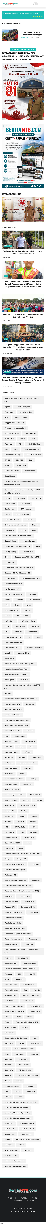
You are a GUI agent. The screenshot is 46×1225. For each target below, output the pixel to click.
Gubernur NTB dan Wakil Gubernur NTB (19, 568)
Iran (29, 637)
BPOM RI (19, 460)
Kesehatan (30, 704)
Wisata (21, 1145)
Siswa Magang (35, 1043)
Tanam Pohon (23, 1059)
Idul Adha (35, 626)
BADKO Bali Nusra (35, 444)
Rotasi (7, 1022)
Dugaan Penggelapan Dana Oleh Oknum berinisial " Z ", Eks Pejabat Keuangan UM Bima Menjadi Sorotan (23, 347)
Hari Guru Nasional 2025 (13, 584)
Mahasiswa (9, 763)
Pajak (21, 848)
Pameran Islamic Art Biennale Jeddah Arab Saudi (22, 853)
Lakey (32, 747)
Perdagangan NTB (11, 944)
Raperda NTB (35, 1011)
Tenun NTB (9, 1070)
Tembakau (8, 1065)
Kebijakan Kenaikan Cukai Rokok (16, 674)
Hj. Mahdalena (35, 599)
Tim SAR (8, 1075)
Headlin (7, 599)
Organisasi (9, 848)
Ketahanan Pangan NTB (13, 709)
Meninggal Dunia (11, 784)
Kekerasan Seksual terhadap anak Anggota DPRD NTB (22, 686)
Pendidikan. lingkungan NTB (15, 928)
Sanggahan (30, 1212)
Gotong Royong (10, 551)
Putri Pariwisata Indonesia (14, 1006)
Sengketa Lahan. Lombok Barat (16, 1038)
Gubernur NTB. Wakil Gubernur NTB (17, 573)
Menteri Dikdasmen (12, 789)
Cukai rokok (21, 498)
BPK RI (7, 460)
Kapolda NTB (9, 658)
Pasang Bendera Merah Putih (15, 880)
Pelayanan (35, 880)
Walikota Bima (10, 1134)
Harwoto (33, 594)
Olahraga (33, 832)
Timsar (7, 1081)
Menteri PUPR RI (11, 800)
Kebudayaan (9, 680)
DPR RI (7, 514)
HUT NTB (27, 610)
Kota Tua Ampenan (11, 741)
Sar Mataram (9, 1033)
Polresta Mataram (11, 990)
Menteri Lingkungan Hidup (14, 795)
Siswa (21, 1043)
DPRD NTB (29, 519)
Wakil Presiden (10, 1129)
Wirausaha (9, 1145)
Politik (7, 309)
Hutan (7, 626)
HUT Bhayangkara (11, 610)
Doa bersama (9, 509)
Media (22, 773)
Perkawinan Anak (11, 963)
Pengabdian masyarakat (13, 939)
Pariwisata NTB (10, 875)
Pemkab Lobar (25, 896)
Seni (35, 1038)
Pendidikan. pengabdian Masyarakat (18, 934)
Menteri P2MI (35, 795)
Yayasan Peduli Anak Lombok (15, 1166)
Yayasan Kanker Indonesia (14, 1161)
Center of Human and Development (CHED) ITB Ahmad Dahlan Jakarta (21, 482)
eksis (34, 530)
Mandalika (27, 768)
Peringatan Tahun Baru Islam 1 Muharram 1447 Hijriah (21, 951)
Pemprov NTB (29, 902)
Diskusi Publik (10, 503)
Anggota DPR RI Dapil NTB (14, 423)
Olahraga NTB (29, 837)
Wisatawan (24, 37)
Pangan (7, 859)
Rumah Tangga (10, 1027)
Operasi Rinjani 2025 (12, 843)
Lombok (7, 372)
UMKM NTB (31, 1091)
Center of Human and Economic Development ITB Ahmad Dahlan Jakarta (22, 491)
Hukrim (17, 605)
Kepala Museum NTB (12, 704)
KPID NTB (8, 747)
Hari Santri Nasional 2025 (14, 594)
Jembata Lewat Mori (34, 648)
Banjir (16, 449)
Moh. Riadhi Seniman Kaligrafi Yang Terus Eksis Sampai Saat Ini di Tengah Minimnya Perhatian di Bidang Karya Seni (23, 380)
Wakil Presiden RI (28, 1129)
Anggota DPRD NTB (12, 433)
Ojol (22, 832)
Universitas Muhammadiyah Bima (16, 1107)
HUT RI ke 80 (9, 621)
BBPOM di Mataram (34, 455)
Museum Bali (9, 805)
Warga (7, 1139)
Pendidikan (34, 912)
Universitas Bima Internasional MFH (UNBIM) (20, 1102)
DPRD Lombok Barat (12, 519)
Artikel (22, 439)
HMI (6, 605)
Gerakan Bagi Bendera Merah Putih (17, 546)
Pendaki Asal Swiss (28, 907)
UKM (6, 1091)
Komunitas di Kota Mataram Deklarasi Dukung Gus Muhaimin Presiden (23, 315)
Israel (39, 637)
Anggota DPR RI (21, 417)
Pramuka (37, 990)
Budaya (7, 465)
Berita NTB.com (26, 1208)
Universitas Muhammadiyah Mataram (18, 1118)
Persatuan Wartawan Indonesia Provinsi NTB (20, 969)
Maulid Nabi (9, 773)
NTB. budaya (9, 832)
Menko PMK (27, 784)
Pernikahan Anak (30, 963)
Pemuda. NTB (10, 907)
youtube (30, 1200)
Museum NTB (10, 811)
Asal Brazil (8, 444)
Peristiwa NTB (23, 958)
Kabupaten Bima (23, 653)
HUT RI (7, 616)
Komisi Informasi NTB (12, 731)
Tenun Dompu (24, 1065)
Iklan (6, 632)
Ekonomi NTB (9, 530)
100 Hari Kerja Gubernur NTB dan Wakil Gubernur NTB (21, 399)
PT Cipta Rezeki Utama (31, 995)
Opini (28, 843)
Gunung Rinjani (10, 578)
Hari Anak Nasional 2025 (31, 578)
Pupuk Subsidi (28, 1001)
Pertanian (8, 974)
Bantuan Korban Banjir (12, 455)
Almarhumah (9, 412)
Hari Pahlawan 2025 (12, 589)
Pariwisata (35, 864)
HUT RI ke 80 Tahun (28, 621)
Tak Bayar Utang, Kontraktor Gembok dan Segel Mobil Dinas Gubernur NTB (23, 252)
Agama (7, 407)
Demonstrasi (36, 498)
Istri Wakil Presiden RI (12, 648)
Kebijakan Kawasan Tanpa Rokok (16, 669)
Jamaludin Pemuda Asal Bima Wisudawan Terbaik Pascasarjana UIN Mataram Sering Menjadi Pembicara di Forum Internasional (23, 284)
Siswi (7, 1049)
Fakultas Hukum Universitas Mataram (18, 536)
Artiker (33, 439)
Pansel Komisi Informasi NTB (15, 864)
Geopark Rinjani (10, 541)
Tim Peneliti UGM (25, 1070)
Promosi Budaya (10, 995)
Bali (6, 449)
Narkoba (8, 821)
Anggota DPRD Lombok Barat (15, 428)
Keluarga (8, 693)
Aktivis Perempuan (23, 407)
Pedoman (21, 1212)
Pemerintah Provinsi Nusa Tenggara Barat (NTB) (22, 891)
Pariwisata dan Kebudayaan (15, 869)
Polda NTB (31, 974)
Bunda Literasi (30, 471)
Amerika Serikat (26, 412)
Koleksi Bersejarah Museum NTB (16, 725)
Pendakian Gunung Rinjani (14, 912)
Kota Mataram (19, 736)
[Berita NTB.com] (10, 5)
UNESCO (8, 1097)
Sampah (25, 1027)
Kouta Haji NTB (30, 741)
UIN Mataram (30, 1086)
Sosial (7, 1054)
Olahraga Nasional (11, 837)
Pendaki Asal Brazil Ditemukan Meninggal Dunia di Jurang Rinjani (32, 33)
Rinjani (18, 1017)
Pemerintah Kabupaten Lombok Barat (18, 885)
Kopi (6, 736)
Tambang (8, 1059)
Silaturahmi (9, 1043)
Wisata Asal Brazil (11, 1150)
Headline (7, 245)
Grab (6, 557)
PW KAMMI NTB (36, 1006)
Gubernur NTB (10, 562)
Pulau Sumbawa (10, 1001)
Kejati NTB (24, 680)
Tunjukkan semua (37, 16)
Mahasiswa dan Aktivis (28, 763)
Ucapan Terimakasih (12, 1086)
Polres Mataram (29, 985)
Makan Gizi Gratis (11, 768)
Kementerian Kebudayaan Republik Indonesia (21, 699)
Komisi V (30, 731)
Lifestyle (28, 752)
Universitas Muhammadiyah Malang (17, 1113)
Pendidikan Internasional (13, 917)
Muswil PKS (9, 816)
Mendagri (33, 779)
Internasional (32, 632)
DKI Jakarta (26, 503)
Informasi (18, 632)
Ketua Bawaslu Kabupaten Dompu (17, 720)
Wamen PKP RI (27, 1134)
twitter (24, 1198)
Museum (39, 800)
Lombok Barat (37, 757)
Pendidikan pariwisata (13, 923)
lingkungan (9, 757)
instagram (18, 1200)
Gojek (38, 546)
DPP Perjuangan (26, 509)
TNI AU (19, 1081)
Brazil (31, 460)
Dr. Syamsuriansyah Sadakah (15, 525)
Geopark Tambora (29, 541)
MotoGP (26, 800)
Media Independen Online (14, 779)
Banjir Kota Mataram (32, 449)
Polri (25, 990)
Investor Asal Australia (13, 637)
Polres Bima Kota (11, 985)
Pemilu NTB (9, 896)
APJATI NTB (9, 439)
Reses (7, 1017)
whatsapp (35, 1198)
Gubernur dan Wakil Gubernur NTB (27, 557)
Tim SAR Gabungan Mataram (28, 1075)
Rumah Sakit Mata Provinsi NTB (27, 1022)
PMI (19, 974)
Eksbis (23, 530)
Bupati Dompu (10, 476)
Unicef (20, 1097)
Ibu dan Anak (20, 626)
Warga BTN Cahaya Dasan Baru (27, 1139)
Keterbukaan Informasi (13, 715)
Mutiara (34, 816)
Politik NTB (19, 979)
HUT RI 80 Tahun (23, 616)
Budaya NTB (21, 465)
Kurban (21, 747)
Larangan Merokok (11, 752)
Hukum (28, 605)
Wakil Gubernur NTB (27, 1123)
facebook (12, 1198)
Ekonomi (35, 525)
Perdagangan (33, 939)
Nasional (21, 821)
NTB (5, 276)
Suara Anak (20, 1054)
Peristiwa (8, 958)
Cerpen (7, 498)
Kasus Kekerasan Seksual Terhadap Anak (19, 664)
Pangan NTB (21, 859)
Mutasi (22, 816)
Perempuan (29, 944)
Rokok (29, 1017)
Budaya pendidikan (12, 471)
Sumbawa (34, 1054)
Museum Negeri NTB (28, 805)
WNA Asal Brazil (10, 1155)
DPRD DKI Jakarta (22, 514)
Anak (7, 417)
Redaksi (14, 1212)
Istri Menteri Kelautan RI (13, 642)
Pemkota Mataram (11, 902)
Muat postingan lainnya (23, 49)
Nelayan (33, 821)
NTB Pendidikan (20, 827)
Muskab (24, 811)
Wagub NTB (9, 1123)
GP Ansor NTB (28, 551)
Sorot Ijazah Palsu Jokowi (24, 1049)
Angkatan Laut (31, 433)
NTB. (34, 827)
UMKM (17, 1091)
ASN (20, 444)
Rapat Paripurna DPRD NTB (14, 1011)
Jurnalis (7, 653)
